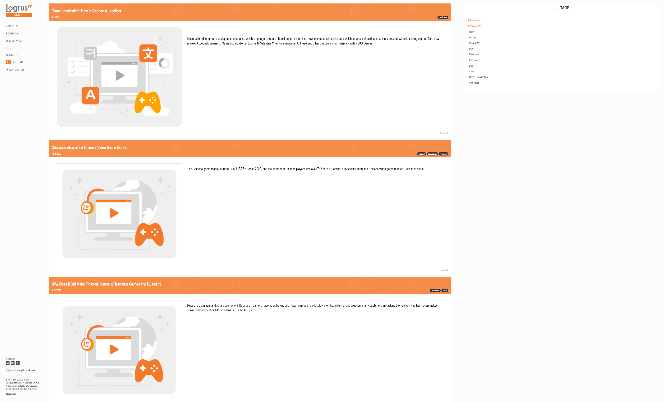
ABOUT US (12, 26)
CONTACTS (12, 55)
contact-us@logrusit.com (22, 370)
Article (472, 37)
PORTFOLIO (12, 33)
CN (14, 62)
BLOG (9, 48)
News (472, 31)
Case (471, 71)
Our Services (14, 40)
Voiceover (474, 82)
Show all (444, 133)
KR (21, 62)
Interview (473, 59)
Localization (476, 20)
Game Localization (478, 76)
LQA (471, 48)
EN (8, 62)
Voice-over (475, 25)
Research (474, 54)
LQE (471, 65)
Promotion (474, 42)
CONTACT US (16, 69)
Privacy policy (11, 393)
